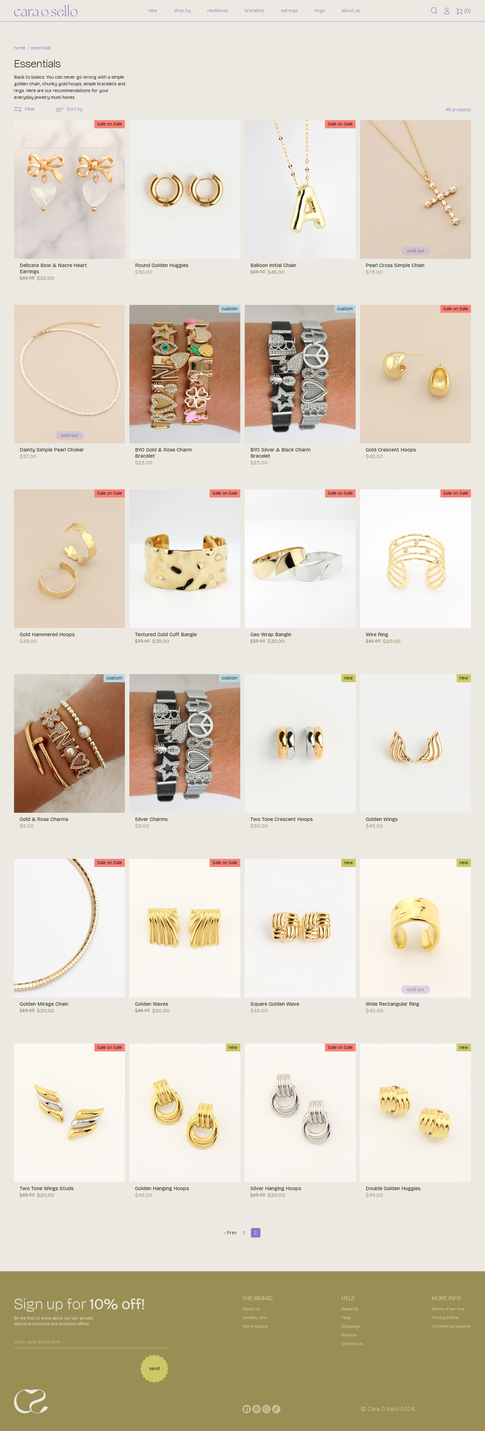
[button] (434, 10)
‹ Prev (231, 1232)
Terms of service (448, 1308)
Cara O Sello (383, 1408)
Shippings (351, 1326)
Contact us (352, 1343)
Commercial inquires (451, 1326)
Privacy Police (445, 1317)
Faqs (346, 1317)
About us (251, 1308)
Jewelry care (254, 1317)
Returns (349, 1335)
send (154, 1368)
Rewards (350, 1308)
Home (19, 48)
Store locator (255, 1326)
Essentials (41, 48)
